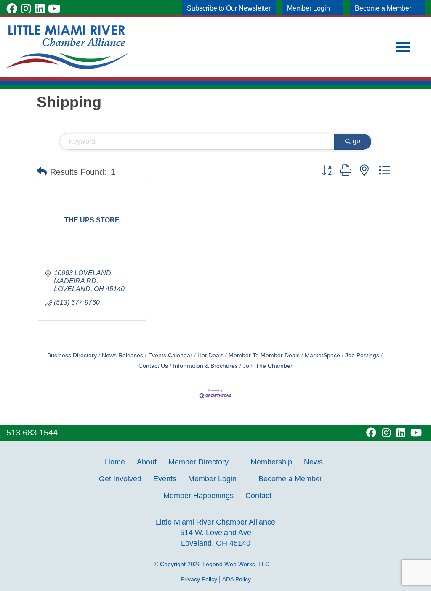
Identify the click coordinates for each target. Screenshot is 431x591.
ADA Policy (236, 579)
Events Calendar (170, 355)
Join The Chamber (268, 366)
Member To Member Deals (264, 355)
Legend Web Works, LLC (237, 564)
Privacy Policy (199, 579)
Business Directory (72, 355)
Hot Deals (210, 355)
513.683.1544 (32, 432)
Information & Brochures (205, 366)
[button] (42, 171)
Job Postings (362, 355)
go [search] (356, 141)
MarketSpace (322, 355)
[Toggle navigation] (403, 47)
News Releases (122, 355)
